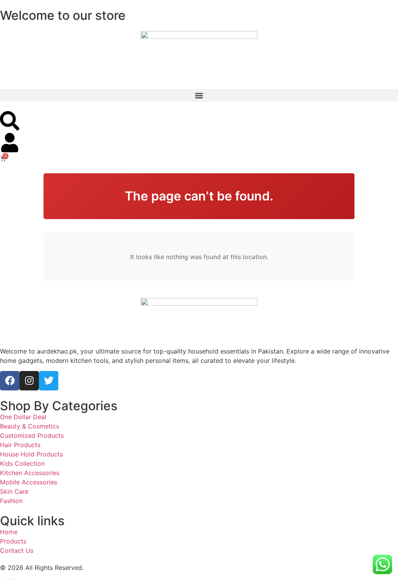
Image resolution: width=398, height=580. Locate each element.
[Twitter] (48, 380)
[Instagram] (29, 380)
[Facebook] (9, 380)
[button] (199, 95)
